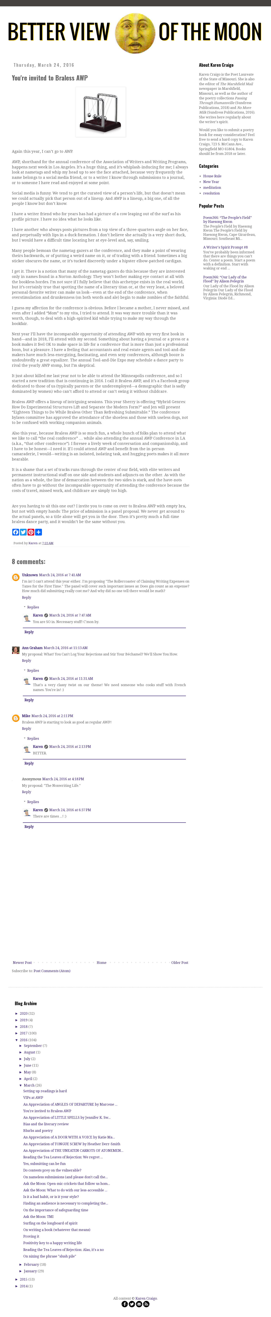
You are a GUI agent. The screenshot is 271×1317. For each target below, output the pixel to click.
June (28, 1065)
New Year (211, 182)
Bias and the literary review (46, 1124)
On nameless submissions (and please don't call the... (65, 1177)
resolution (211, 193)
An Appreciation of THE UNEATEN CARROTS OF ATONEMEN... (73, 1151)
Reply (26, 597)
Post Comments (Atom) (52, 971)
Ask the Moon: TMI (38, 1217)
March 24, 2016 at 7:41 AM (60, 575)
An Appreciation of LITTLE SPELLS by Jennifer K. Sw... (67, 1118)
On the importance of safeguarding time (55, 1210)
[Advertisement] (100, 927)
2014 (24, 1286)
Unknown (30, 575)
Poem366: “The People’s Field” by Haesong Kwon (227, 220)
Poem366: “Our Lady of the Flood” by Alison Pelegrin (225, 279)
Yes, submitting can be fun (44, 1164)
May (28, 1072)
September (33, 1046)
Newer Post (22, 963)
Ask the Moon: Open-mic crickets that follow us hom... (66, 1184)
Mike (26, 716)
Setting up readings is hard (45, 1091)
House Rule (212, 176)
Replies (33, 607)
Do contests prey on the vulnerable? (52, 1170)
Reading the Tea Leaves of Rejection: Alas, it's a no (63, 1250)
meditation (212, 188)
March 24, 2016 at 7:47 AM (70, 615)
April (28, 1079)
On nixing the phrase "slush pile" (49, 1256)
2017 (24, 1033)
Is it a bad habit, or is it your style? (51, 1197)
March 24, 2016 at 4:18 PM (63, 779)
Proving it (31, 1236)
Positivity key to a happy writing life (52, 1243)
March (29, 1085)
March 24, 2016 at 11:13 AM (66, 648)
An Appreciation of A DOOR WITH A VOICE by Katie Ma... (69, 1137)
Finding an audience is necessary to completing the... (65, 1203)
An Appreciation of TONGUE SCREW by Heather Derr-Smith (71, 1144)
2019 (24, 1020)
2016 (24, 1040)
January (31, 1271)
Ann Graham (32, 648)
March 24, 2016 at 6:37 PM (70, 810)
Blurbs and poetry (38, 1131)
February (32, 1265)
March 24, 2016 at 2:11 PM (52, 716)
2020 (24, 1014)
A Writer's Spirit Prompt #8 (225, 247)
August (30, 1052)
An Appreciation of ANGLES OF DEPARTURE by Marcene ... (70, 1104)
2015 (24, 1279)
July (27, 1059)
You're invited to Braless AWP (47, 1111)
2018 (24, 1027)
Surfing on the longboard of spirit (50, 1223)
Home (101, 963)
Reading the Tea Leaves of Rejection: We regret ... (63, 1157)
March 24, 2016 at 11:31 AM (71, 679)
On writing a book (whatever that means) (56, 1230)
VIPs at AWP (33, 1098)
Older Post (179, 963)
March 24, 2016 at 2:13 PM (70, 747)
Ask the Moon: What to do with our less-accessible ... (65, 1190)
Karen (38, 615)
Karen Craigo (146, 1298)
